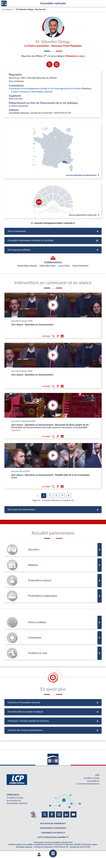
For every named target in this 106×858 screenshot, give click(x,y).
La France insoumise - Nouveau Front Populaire (53, 45)
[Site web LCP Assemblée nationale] (53, 779)
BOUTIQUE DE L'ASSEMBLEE (52, 823)
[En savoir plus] (53, 580)
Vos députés (7, 9)
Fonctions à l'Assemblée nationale (53, 702)
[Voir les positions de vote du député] (53, 653)
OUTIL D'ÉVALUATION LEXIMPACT (52, 837)
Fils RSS (78, 844)
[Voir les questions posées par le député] (53, 549)
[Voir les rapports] (53, 565)
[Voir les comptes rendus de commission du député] (53, 637)
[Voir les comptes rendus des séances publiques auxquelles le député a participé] (53, 622)
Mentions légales (15, 844)
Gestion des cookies (89, 844)
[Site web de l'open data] (53, 799)
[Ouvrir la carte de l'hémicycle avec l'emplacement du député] (53, 200)
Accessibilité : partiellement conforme (38, 844)
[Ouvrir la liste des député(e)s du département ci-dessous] (53, 150)
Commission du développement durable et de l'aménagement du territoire (45, 88)
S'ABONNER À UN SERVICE (52, 833)
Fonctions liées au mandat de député (53, 712)
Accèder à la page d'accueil (4, 3)
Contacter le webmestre (63, 844)
